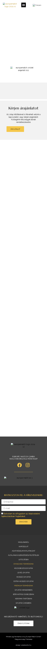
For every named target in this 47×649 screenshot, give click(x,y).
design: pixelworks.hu (23, 645)
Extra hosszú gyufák (24, 581)
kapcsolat (23, 547)
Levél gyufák (23, 573)
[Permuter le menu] (23, 5)
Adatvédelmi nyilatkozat (23, 551)
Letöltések (24, 560)
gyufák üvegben (23, 603)
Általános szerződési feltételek (23, 555)
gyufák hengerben (23, 590)
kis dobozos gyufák (23, 568)
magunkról (23, 542)
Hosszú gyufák (23, 577)
